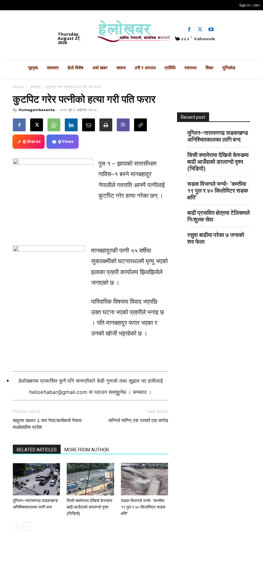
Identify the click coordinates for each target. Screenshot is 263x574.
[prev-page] (17, 526)
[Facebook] (189, 29)
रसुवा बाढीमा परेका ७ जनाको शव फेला (215, 238)
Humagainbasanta (37, 109)
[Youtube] (211, 29)
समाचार (35, 87)
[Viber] (123, 125)
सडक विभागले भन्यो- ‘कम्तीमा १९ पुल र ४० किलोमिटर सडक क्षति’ (143, 507)
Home (18, 87)
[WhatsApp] (53, 125)
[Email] (88, 125)
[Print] (105, 125)
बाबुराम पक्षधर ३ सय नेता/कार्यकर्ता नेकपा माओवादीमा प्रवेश (47, 424)
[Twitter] (200, 29)
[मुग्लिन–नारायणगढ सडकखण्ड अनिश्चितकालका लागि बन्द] (36, 479)
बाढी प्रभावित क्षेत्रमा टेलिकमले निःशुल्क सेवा (218, 216)
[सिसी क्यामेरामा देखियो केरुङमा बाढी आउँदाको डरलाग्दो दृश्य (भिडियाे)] (90, 479)
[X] (36, 125)
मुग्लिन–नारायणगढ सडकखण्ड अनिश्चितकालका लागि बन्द (217, 136)
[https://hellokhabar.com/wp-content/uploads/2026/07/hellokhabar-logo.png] (131, 33)
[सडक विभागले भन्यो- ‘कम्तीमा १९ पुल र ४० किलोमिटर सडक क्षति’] (144, 479)
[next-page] (27, 526)
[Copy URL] (140, 125)
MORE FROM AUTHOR (86, 449)
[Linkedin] (71, 125)
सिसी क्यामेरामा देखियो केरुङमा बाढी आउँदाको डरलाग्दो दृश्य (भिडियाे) (89, 507)
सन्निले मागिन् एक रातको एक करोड (138, 420)
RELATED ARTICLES (37, 449)
